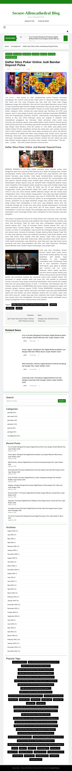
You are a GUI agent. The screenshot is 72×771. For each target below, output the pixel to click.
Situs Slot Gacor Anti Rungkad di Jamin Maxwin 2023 (48, 737)
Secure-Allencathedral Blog (36, 13)
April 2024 (11, 589)
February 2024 (12, 597)
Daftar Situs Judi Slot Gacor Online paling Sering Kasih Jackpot (36, 673)
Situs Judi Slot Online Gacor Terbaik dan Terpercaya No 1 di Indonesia (36, 729)
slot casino (55, 748)
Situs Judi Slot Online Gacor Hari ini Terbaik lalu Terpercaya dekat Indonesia (35, 722)
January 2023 (12, 643)
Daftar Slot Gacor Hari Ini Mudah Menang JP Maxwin (35, 688)
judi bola (9, 54)
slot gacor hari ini (26, 752)
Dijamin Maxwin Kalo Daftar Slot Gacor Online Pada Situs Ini (25, 696)
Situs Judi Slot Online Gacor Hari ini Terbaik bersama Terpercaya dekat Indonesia (35, 718)
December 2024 (12, 569)
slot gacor (13, 752)
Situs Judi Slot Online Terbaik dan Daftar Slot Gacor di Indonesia (35, 733)
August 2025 (11, 558)
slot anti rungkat (43, 748)
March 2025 (11, 566)
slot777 (32, 748)
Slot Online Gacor (42, 755)
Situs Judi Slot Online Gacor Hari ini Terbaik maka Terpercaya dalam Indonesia (36, 725)
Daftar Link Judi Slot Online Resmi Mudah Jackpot (36, 666)
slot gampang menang (55, 752)
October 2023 (12, 612)
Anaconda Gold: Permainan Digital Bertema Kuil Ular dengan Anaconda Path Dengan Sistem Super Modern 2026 (42, 380)
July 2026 (10, 535)
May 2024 (11, 585)
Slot (14, 748)
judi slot (43, 54)
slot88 (23, 748)
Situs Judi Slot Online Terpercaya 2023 (20, 737)
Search (62, 401)
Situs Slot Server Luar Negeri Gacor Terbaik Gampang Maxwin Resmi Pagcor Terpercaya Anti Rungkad (36, 744)
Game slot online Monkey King (53, 696)
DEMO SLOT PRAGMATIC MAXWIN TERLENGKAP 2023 (35, 692)
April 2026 (11, 542)
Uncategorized (11, 57)
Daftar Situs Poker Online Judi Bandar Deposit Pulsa (29, 304)
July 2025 (10, 562)
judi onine (35, 699)
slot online (29, 755)
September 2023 (13, 616)
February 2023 (12, 639)
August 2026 (11, 531)
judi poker (35, 54)
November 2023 (12, 608)
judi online (26, 54)
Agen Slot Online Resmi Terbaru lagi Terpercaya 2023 (43, 662)
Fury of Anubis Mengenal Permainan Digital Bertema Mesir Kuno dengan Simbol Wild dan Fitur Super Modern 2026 (44, 38)
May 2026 (11, 538)
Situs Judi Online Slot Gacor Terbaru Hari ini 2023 (35, 714)
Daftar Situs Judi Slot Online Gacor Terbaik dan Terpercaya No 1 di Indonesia (35, 681)
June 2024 (11, 581)
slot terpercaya (35, 759)
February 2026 (12, 546)
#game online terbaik (19, 662)
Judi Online (9, 97)
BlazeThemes (55, 768)
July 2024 (10, 577)
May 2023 (11, 628)
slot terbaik (54, 755)
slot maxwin (18, 755)
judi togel (51, 54)
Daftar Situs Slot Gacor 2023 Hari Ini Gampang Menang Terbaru (36, 684)
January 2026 (12, 550)
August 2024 (11, 573)
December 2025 (12, 554)
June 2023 (11, 624)
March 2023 (11, 635)
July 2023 (10, 620)
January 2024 (12, 600)
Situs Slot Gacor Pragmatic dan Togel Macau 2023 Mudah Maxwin (36, 740)
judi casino (17, 54)
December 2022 (12, 647)
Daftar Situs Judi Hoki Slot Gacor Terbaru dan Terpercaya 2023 (36, 669)
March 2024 (11, 593)
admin (9, 69)
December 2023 (12, 604)
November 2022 (12, 651)
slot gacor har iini (40, 752)
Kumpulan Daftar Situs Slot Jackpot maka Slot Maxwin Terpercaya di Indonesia (36, 710)
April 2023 (11, 631)
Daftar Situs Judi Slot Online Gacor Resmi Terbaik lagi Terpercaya (35, 677)
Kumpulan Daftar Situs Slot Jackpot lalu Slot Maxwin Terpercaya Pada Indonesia (35, 707)
